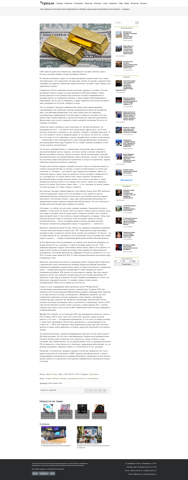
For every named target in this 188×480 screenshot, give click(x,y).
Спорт (105, 3)
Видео (126, 3)
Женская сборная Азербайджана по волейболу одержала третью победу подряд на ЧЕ (130, 101)
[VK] (104, 390)
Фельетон (135, 3)
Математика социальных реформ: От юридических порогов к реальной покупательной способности (93, 445)
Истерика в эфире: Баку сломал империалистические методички (130, 247)
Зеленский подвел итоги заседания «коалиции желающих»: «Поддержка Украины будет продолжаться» (126, 85)
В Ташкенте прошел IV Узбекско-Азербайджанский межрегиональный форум (55, 445)
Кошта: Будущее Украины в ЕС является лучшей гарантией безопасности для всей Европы (129, 158)
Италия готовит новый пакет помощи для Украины (130, 171)
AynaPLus (43, 473)
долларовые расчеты (77, 378)
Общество (89, 3)
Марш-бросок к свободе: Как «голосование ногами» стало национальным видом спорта (128, 49)
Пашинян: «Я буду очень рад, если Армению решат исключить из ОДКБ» (130, 130)
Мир (121, 3)
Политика (68, 3)
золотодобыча (93, 378)
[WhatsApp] (95, 390)
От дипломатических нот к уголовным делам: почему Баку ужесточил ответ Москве (130, 221)
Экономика (78, 3)
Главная (59, 3)
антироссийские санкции (56, 378)
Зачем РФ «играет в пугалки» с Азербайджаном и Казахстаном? (129, 208)
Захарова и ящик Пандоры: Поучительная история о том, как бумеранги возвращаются (129, 194)
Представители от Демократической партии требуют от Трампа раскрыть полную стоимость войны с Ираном (129, 115)
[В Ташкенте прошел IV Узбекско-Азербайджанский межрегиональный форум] (53, 434)
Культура (97, 3)
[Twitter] (91, 390)
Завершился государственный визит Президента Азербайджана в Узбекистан (129, 143)
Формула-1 (113, 3)
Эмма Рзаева (51, 374)
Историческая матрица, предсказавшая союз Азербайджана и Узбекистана (130, 64)
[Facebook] (86, 390)
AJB (52, 473)
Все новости (126, 180)
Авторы (143, 3)
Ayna (35, 473)
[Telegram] (100, 390)
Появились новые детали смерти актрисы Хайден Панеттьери (129, 235)
